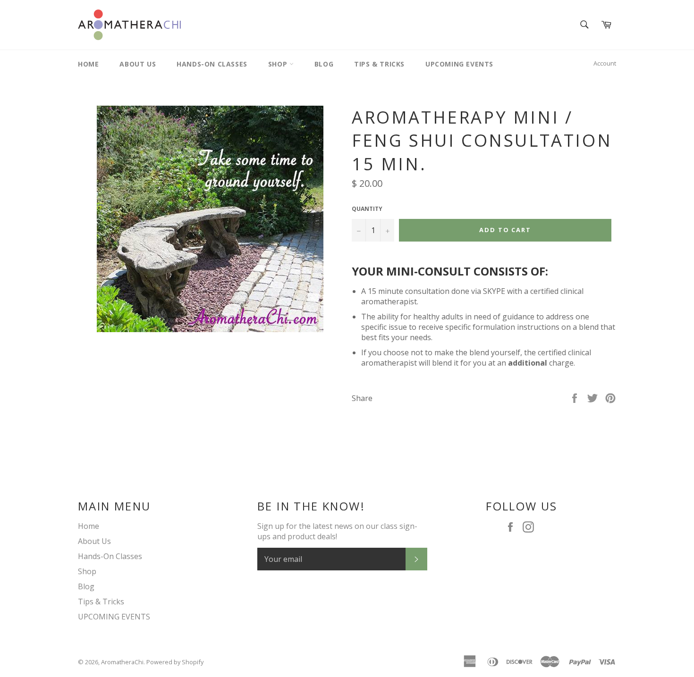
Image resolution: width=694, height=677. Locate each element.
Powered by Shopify (174, 662)
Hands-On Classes (212, 63)
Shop (278, 63)
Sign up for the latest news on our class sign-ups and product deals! (337, 531)
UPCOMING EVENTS (459, 63)
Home (88, 63)
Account (604, 63)
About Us (137, 63)
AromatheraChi (122, 662)
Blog (323, 63)
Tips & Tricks (379, 63)
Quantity (367, 209)
